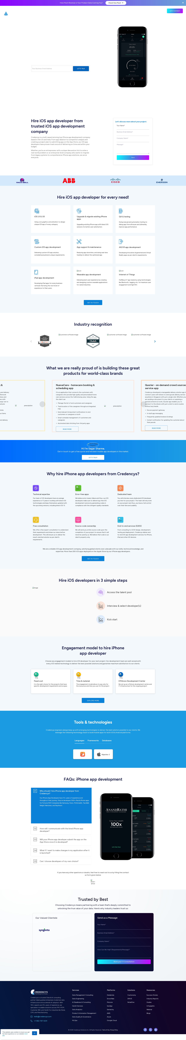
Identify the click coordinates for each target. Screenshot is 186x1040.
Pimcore (110, 1002)
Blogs (148, 1013)
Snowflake (110, 999)
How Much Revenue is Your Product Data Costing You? (81, 3)
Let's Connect (175, 11)
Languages (79, 740)
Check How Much (114, 3)
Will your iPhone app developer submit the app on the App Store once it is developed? (60, 840)
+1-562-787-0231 (40, 1021)
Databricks (110, 995)
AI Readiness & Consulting (81, 1002)
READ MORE (67, 429)
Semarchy (110, 1009)
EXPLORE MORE (93, 700)
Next (155, 341)
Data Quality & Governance (81, 1017)
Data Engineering (78, 999)
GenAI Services (77, 1006)
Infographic (151, 1006)
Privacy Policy (114, 1030)
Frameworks (93, 740)
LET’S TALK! (93, 457)
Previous (31, 341)
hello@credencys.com (42, 1017)
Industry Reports (152, 999)
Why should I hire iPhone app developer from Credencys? (56, 792)
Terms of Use (105, 1030)
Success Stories (152, 995)
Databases (107, 740)
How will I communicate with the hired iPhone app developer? (58, 829)
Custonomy (131, 995)
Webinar (149, 1009)
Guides (149, 1002)
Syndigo (109, 1006)
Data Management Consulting (82, 995)
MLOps (74, 1020)
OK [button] (34, 1033)
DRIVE (129, 999)
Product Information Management (84, 1013)
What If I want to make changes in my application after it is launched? (61, 851)
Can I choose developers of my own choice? (56, 861)
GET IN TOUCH (93, 303)
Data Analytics (77, 1009)
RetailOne (130, 1002)
